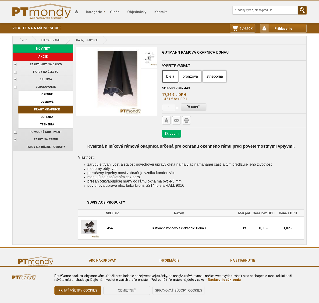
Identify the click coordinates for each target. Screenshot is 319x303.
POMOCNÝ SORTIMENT (46, 132)
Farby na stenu (46, 139)
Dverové (47, 101)
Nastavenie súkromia (224, 279)
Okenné (47, 94)
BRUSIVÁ (46, 79)
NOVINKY (43, 48)
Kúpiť (195, 107)
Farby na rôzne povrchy (45, 147)
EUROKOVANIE (50, 40)
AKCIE (43, 56)
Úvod (23, 40)
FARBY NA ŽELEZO (45, 71)
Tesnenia (47, 124)
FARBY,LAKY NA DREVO (46, 64)
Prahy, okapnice (86, 40)
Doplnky (47, 117)
